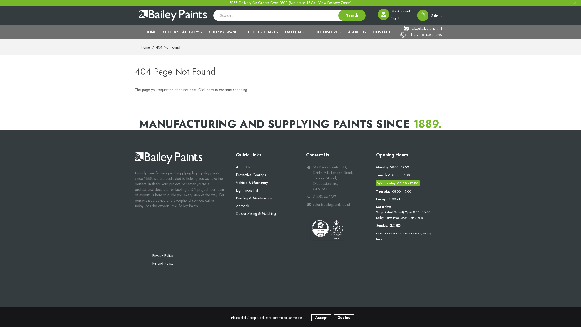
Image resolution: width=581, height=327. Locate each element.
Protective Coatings (251, 175)
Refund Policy (162, 263)
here (210, 89)
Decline (343, 317)
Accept (321, 317)
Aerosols (243, 205)
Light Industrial (247, 190)
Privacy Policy (162, 255)
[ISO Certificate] (328, 229)
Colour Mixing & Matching (256, 213)
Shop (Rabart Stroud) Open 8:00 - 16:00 (403, 212)
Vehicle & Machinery (252, 182)
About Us (243, 167)
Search (352, 15)
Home (145, 47)
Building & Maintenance (254, 198)
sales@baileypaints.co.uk (427, 29)
